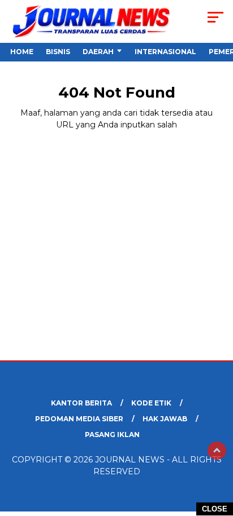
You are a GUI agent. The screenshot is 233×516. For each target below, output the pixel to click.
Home (21, 51)
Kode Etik (151, 403)
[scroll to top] (216, 450)
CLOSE (214, 509)
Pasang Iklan (112, 434)
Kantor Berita (81, 403)
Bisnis (58, 51)
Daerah (98, 51)
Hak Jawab (165, 418)
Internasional (165, 51)
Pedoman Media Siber (79, 418)
